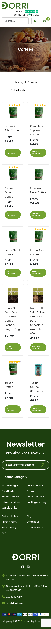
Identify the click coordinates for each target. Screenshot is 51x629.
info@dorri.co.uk (15, 603)
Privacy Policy (9, 521)
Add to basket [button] (10, 347)
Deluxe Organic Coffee (10, 192)
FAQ (4, 533)
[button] (46, 5)
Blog (29, 516)
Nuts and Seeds (10, 496)
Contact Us (33, 521)
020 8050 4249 (14, 596)
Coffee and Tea (35, 496)
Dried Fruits (8, 491)
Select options (11, 152)
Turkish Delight (10, 485)
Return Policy (9, 527)
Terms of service (36, 527)
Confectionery (35, 485)
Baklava (31, 491)
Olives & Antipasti (11, 502)
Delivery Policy (10, 516)
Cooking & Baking (36, 502)
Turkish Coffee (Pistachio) (37, 387)
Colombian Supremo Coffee (37, 130)
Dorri (23, 621)
